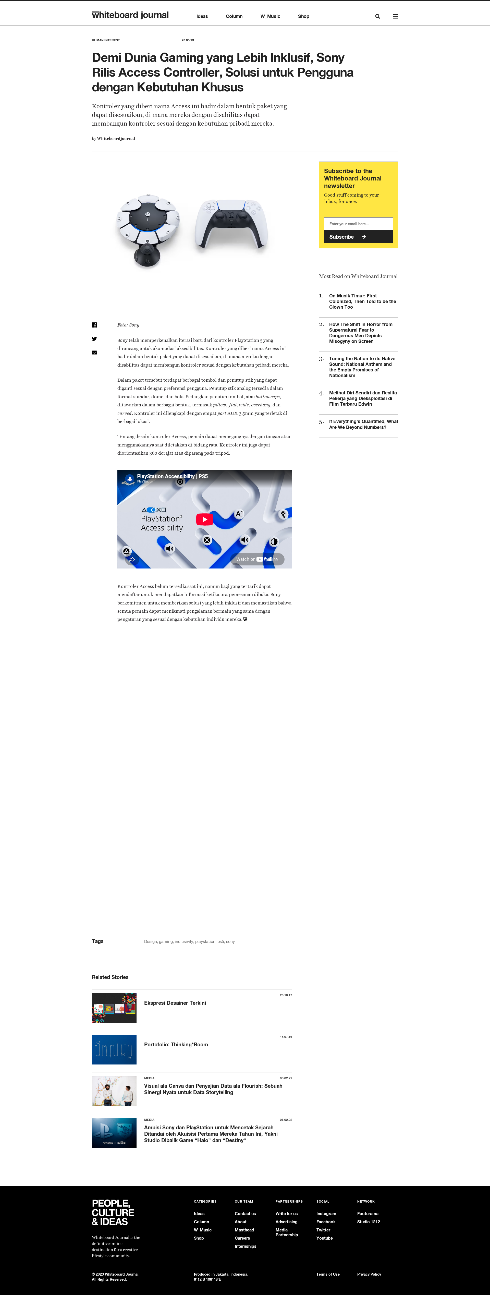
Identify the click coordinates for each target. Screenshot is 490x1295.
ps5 (220, 941)
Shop (303, 16)
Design (150, 941)
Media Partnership (287, 1232)
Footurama (367, 1213)
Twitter (323, 1230)
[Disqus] (192, 715)
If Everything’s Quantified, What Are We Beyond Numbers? (363, 424)
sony (230, 941)
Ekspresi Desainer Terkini (175, 1003)
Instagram (326, 1213)
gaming (166, 941)
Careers (242, 1238)
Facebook (326, 1221)
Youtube (324, 1238)
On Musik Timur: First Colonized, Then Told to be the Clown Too (362, 301)
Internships (245, 1246)
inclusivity (184, 941)
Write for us (287, 1213)
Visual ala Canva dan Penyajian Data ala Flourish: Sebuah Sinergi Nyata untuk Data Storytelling (213, 1089)
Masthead (244, 1230)
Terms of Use (328, 1274)
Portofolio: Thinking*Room (176, 1044)
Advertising (287, 1221)
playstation (205, 941)
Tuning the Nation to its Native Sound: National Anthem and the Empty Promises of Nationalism (362, 367)
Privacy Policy (369, 1274)
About (241, 1221)
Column (234, 16)
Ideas (202, 16)
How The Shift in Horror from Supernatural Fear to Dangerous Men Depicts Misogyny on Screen (361, 332)
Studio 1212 (368, 1221)
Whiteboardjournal (116, 138)
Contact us (245, 1213)
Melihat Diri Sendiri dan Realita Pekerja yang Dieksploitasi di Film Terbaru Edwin (363, 398)
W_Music (270, 16)
